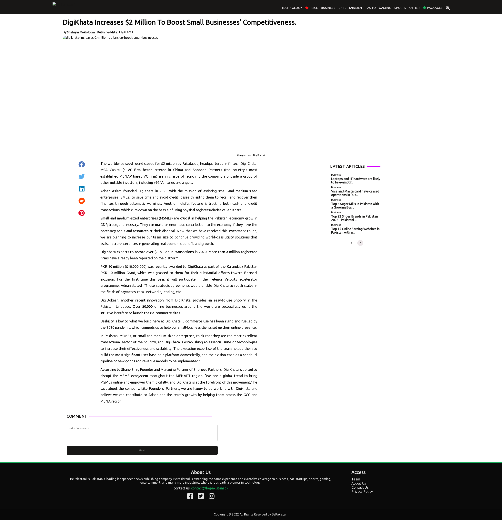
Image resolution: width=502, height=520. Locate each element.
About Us (358, 483)
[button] (351, 243)
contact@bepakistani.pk (209, 488)
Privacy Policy (362, 491)
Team (355, 479)
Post (142, 450)
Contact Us (359, 487)
